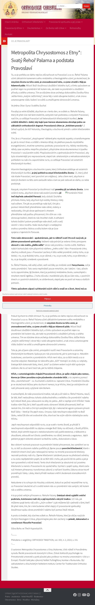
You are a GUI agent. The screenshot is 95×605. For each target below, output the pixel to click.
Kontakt (8, 34)
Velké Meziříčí (27, 596)
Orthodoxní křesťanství (32, 21)
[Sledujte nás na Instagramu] (79, 595)
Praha (7, 596)
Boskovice (38, 596)
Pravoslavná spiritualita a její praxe (65, 21)
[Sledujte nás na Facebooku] (75, 595)
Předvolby (47, 305)
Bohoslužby (75, 28)
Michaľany (35, 599)
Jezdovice (15, 596)
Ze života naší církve (55, 28)
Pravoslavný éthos (13, 28)
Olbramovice (10, 599)
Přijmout (47, 299)
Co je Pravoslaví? (20, 41)
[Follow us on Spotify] (88, 595)
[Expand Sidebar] (4, 41)
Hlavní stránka (11, 21)
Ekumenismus (33, 28)
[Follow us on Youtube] (84, 595)
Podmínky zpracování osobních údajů (47, 310)
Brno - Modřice (23, 599)
